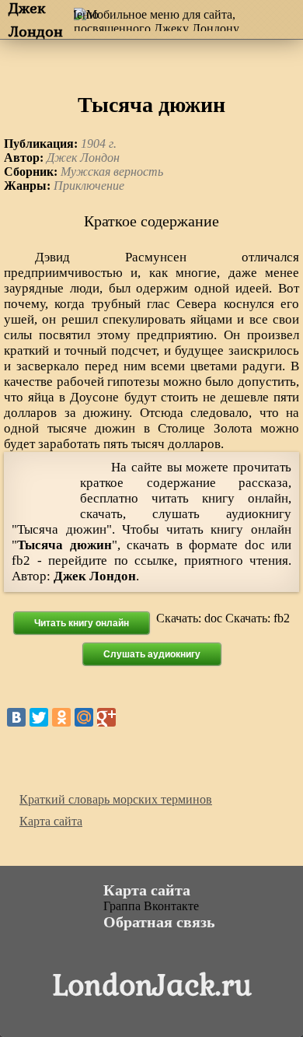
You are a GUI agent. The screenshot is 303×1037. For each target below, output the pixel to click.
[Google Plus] (106, 717)
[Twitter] (39, 717)
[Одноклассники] (61, 717)
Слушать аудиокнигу (151, 654)
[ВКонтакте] (16, 717)
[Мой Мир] (84, 717)
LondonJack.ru (152, 984)
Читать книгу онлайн (81, 623)
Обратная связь (159, 921)
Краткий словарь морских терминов (115, 799)
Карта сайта (50, 821)
